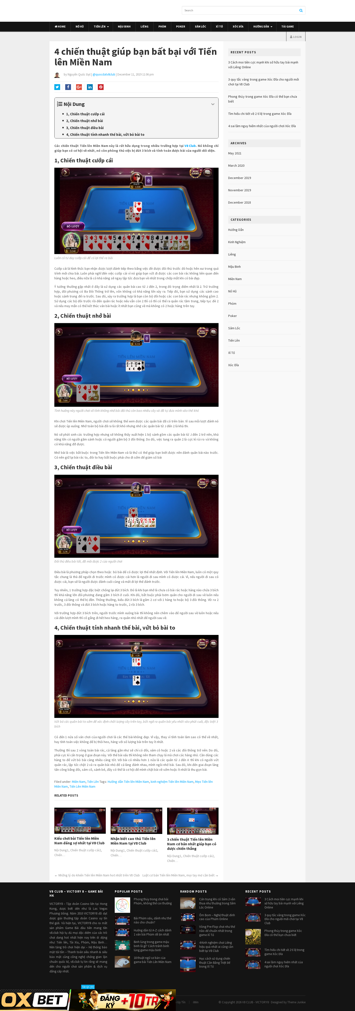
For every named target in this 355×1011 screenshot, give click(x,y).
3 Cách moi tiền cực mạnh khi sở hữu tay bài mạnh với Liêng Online (284, 903)
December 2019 (239, 178)
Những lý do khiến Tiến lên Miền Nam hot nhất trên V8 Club (99, 875)
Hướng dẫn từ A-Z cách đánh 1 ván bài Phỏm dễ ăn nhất (152, 932)
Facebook (68, 87)
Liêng (145, 26)
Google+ (79, 87)
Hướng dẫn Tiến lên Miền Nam (128, 781)
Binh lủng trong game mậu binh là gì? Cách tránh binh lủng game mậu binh (151, 946)
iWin (196, 1002)
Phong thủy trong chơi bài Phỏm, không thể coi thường (153, 901)
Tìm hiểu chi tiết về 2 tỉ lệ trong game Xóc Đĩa (259, 113)
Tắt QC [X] (88, 987)
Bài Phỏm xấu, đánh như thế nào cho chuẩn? (152, 920)
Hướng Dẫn (261, 26)
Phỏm (162, 26)
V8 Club (190, 146)
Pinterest (101, 87)
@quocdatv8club (104, 74)
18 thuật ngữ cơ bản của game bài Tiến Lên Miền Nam (152, 960)
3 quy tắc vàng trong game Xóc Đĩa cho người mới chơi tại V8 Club (284, 919)
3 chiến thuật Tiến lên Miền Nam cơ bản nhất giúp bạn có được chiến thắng (191, 844)
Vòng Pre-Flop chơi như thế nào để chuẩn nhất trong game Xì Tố (217, 931)
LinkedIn (90, 87)
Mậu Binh (124, 26)
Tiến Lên (100, 26)
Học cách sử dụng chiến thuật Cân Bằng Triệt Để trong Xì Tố (214, 962)
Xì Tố (219, 26)
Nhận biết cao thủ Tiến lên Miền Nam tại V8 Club (133, 841)
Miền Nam (78, 781)
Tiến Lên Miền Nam (82, 786)
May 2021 (234, 153)
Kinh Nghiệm (237, 242)
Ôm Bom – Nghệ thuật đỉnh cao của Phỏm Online (217, 917)
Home (61, 26)
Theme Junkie (296, 1002)
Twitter (57, 87)
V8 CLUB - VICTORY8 (255, 1002)
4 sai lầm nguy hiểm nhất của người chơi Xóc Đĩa (262, 126)
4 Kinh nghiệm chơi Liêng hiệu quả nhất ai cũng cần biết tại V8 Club (216, 947)
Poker (180, 26)
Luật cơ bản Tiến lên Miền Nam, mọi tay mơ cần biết (178, 875)
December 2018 (239, 202)
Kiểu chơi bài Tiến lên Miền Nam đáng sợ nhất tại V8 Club (79, 840)
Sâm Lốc (200, 26)
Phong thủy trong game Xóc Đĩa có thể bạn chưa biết (283, 933)
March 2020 (236, 165)
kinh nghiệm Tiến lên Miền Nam (172, 781)
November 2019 (239, 190)
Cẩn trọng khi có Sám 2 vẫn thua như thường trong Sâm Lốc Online (217, 903)
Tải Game (287, 26)
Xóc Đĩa (238, 26)
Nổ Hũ (80, 26)
